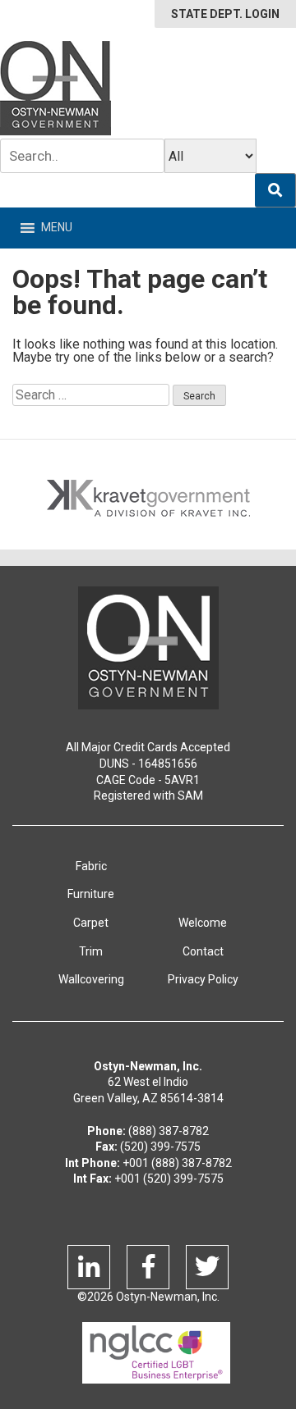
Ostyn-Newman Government (55, 88)
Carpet (91, 922)
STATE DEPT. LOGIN (225, 14)
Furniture (90, 894)
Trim (91, 951)
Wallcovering (91, 979)
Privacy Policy (203, 979)
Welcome (202, 922)
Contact (203, 951)
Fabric (91, 866)
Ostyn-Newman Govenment (148, 647)
